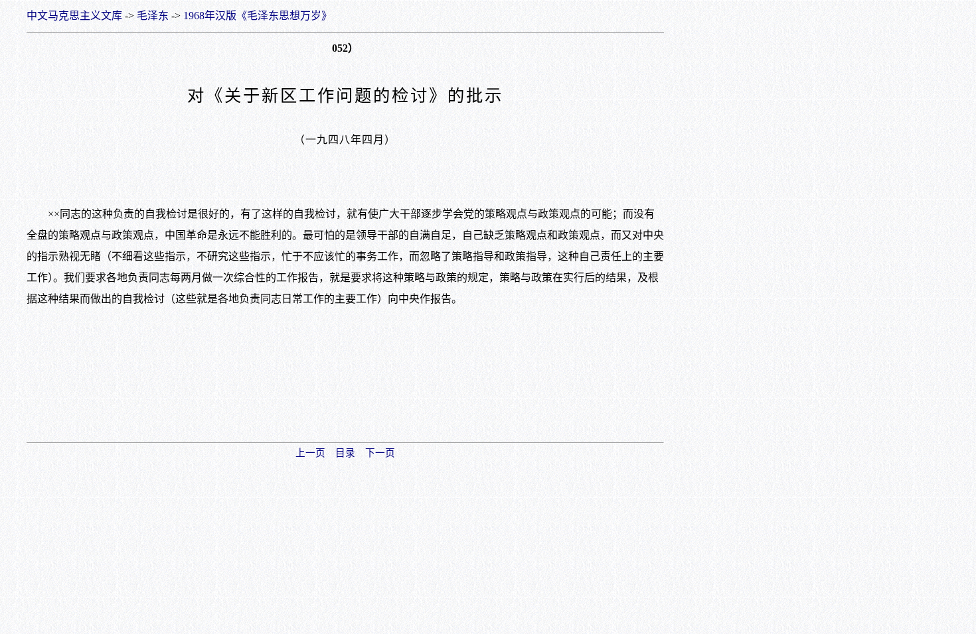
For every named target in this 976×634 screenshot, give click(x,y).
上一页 (310, 453)
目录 (345, 453)
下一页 (380, 453)
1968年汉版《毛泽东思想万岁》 (257, 15)
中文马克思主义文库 (74, 15)
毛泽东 (153, 15)
